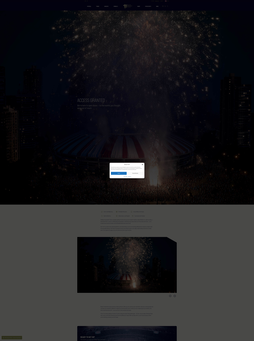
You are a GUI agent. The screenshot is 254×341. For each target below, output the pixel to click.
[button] (142, 164)
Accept (119, 173)
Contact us (129, 176)
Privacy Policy (125, 176)
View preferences (135, 173)
